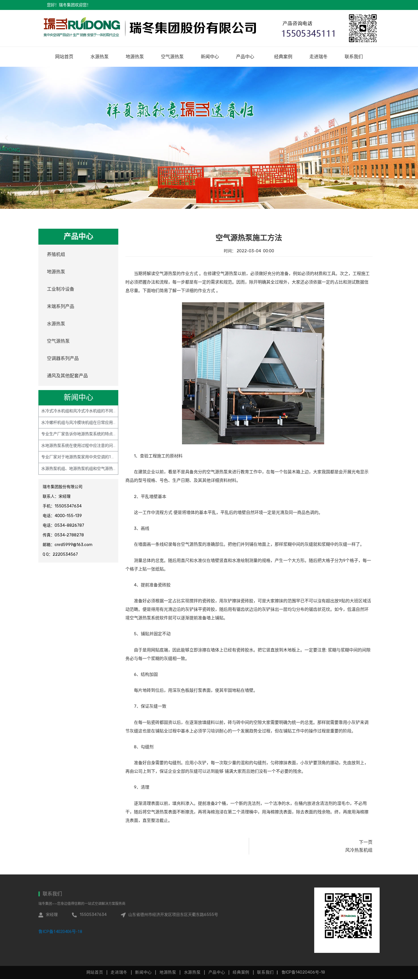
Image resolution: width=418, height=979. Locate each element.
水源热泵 (99, 56)
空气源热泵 (172, 56)
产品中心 (245, 56)
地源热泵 (135, 56)
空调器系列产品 (63, 358)
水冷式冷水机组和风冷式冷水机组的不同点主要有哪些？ (91, 411)
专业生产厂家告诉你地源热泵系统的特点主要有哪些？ (89, 434)
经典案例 (283, 56)
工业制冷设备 (60, 289)
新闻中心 (210, 56)
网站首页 (64, 56)
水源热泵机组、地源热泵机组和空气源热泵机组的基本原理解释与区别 (103, 468)
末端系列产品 (60, 306)
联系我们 (354, 56)
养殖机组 (56, 254)
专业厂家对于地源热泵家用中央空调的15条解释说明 (87, 457)
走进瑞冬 (318, 56)
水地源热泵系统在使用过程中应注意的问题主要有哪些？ (91, 445)
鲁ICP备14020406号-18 (60, 931)
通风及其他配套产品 (67, 375)
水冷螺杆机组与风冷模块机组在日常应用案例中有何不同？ (93, 422)
